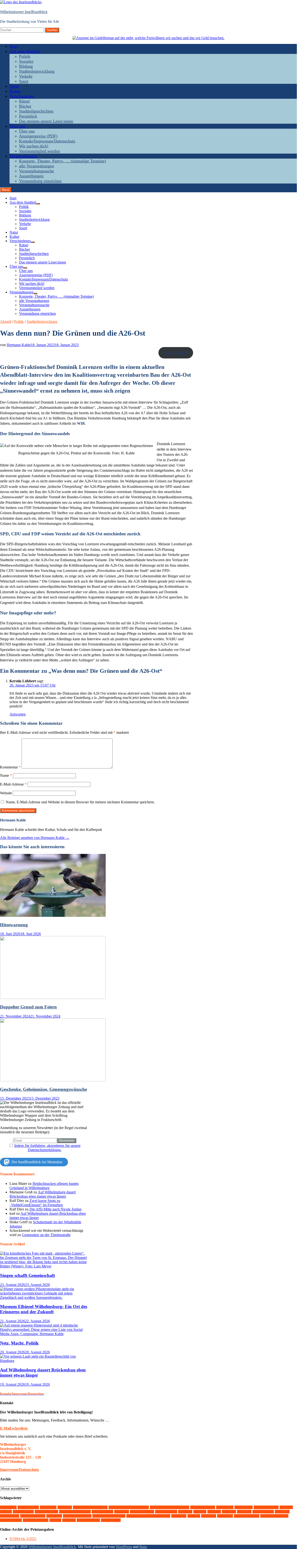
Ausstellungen (31, 176)
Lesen (214, 1511)
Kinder (121, 1511)
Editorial (224, 1507)
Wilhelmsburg (35, 1520)
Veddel (208, 1516)
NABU (244, 1511)
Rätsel (24, 101)
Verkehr (26, 76)
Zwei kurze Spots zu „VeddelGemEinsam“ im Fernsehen (36, 1203)
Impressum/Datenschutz (19, 1470)
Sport (23, 81)
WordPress (124, 1547)
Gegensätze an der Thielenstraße (46, 1235)
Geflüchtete (23, 1511)
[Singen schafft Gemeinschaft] (44, 1266)
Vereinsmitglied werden (39, 151)
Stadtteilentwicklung (36, 71)
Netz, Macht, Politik (19, 1343)
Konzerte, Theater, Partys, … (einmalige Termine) (62, 161)
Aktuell (5, 322)
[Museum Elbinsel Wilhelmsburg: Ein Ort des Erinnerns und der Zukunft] (44, 1297)
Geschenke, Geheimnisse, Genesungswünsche (43, 1089)
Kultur (15, 91)
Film (6, 1511)
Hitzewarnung (14, 924)
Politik (24, 56)
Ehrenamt (243, 1507)
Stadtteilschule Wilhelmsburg (148, 1516)
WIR (55, 1520)
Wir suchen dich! (33, 146)
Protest (282, 1511)
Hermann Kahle (19, 345)
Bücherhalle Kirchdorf (90, 1507)
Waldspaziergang (274, 1516)
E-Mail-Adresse (13, 784)
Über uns (17, 126)
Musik (229, 1511)
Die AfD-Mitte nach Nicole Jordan (55, 1209)
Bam (143, 1547)
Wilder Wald (11, 1520)
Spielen (54, 1516)
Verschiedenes (22, 96)
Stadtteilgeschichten (36, 111)
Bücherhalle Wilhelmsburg (129, 1507)
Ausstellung (28, 1507)
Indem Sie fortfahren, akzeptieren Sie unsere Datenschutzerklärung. (47, 1148)
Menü (6, 190)
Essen (286, 1507)
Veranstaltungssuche (36, 171)
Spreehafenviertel (77, 1516)
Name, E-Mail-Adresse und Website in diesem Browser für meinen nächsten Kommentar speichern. (80, 802)
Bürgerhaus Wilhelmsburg (169, 1507)
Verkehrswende (246, 1516)
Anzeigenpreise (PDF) (38, 136)
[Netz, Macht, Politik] (44, 1334)
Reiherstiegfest (32, 1516)
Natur (14, 86)
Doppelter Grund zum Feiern (28, 1006)
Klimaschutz (166, 1511)
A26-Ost (8, 1507)
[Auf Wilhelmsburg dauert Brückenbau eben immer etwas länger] (44, 1361)
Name (6, 775)
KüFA (199, 1511)
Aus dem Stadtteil (25, 51)
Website (6, 793)
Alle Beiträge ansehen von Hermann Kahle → (34, 838)
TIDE (193, 1516)
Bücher (25, 106)
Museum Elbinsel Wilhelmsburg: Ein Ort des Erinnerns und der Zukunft (43, 1309)
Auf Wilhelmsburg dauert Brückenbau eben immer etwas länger (43, 1194)
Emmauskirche (266, 1507)
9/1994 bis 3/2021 (23, 1539)
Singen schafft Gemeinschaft (27, 1275)
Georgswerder (46, 1511)
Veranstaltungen (23, 156)
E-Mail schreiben (14, 1428)
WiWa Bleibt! (88, 1520)
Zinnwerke (111, 1520)
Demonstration (202, 1507)
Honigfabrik (102, 1511)
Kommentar (10, 767)
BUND (64, 1507)
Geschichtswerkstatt (75, 1511)
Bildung (26, 66)
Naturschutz (263, 1511)
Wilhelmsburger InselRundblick (24, 12)
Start (14, 46)
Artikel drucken (175, 353)
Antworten (18, 714)
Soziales (26, 61)
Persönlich (28, 116)
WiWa (69, 1520)
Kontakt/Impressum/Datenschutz (47, 141)
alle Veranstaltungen (36, 166)
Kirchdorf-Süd (142, 1511)
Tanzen (178, 1516)
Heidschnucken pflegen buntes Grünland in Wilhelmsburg (44, 1186)
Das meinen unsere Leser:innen (46, 121)
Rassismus (9, 1516)
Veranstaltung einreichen (40, 181)
